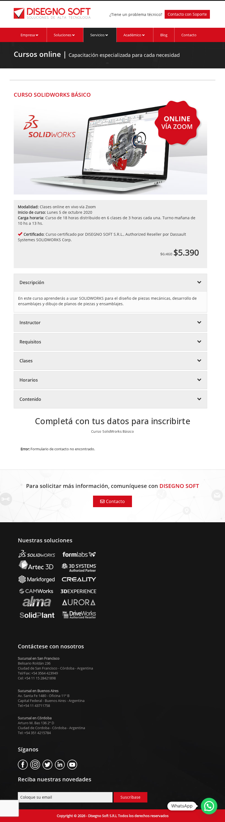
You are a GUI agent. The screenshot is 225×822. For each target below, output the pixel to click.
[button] (209, 806)
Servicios (97, 34)
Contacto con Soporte (187, 14)
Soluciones (63, 34)
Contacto (188, 34)
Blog (163, 34)
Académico (132, 34)
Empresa (28, 34)
